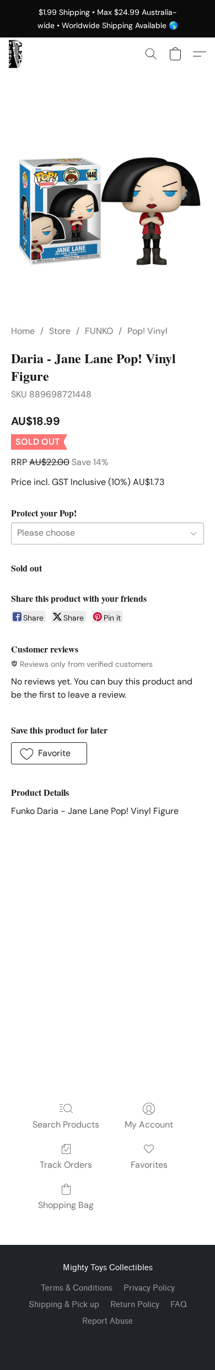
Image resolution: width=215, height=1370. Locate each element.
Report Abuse (107, 1321)
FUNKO (99, 331)
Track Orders (66, 1165)
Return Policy (134, 1304)
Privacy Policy (149, 1288)
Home (23, 331)
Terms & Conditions (76, 1288)
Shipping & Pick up (64, 1304)
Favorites (149, 1165)
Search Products (66, 1124)
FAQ (178, 1304)
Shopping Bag (66, 1205)
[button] (15, 54)
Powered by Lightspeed (108, 1340)
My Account (149, 1124)
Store (60, 331)
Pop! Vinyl (147, 331)
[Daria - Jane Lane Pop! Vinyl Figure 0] (107, 211)
